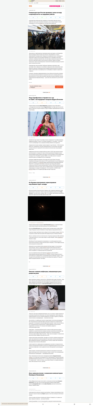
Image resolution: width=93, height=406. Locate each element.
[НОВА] (54, 6)
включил (30, 169)
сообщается (41, 23)
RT (60, 283)
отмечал (30, 357)
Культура (30, 172)
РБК (45, 193)
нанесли (45, 246)
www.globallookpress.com (40, 222)
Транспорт (30, 82)
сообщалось (60, 237)
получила (41, 162)
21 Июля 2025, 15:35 (32, 10)
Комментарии (46, 92)
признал (52, 224)
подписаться (59, 86)
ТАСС (61, 232)
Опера (34, 172)
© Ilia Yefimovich (33, 222)
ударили (48, 252)
